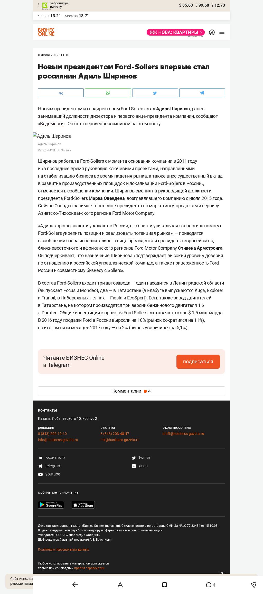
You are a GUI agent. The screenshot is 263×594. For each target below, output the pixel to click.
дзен (143, 465)
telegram (52, 465)
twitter (144, 457)
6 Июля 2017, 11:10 (53, 55)
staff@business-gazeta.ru (183, 434)
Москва (71, 16)
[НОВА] (174, 32)
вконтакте (54, 457)
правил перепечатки (89, 568)
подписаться (198, 361)
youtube (52, 474)
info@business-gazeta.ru (58, 440)
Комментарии (131, 391)
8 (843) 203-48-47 (114, 434)
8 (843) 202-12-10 (52, 434)
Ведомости (51, 123)
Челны (43, 16)
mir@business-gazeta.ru (119, 440)
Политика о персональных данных (63, 549)
